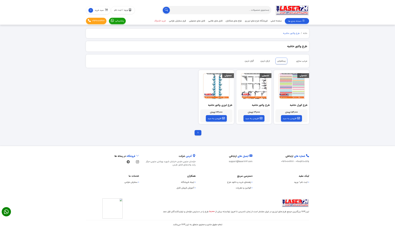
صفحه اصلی (276, 20)
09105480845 (302, 161)
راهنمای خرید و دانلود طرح (239, 182)
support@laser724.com (240, 161)
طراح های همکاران (234, 20)
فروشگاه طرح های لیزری (256, 20)
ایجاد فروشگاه (187, 182)
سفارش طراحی (130, 182)
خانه (305, 33)
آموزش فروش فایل (185, 187)
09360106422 (98, 20)
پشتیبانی (119, 20)
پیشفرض (281, 60)
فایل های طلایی (215, 20)
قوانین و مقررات (243, 187)
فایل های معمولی (197, 20)
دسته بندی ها (295, 21)
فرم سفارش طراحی (177, 20)
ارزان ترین (265, 60)
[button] (98, 10)
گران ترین (249, 60)
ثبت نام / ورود (301, 182)
